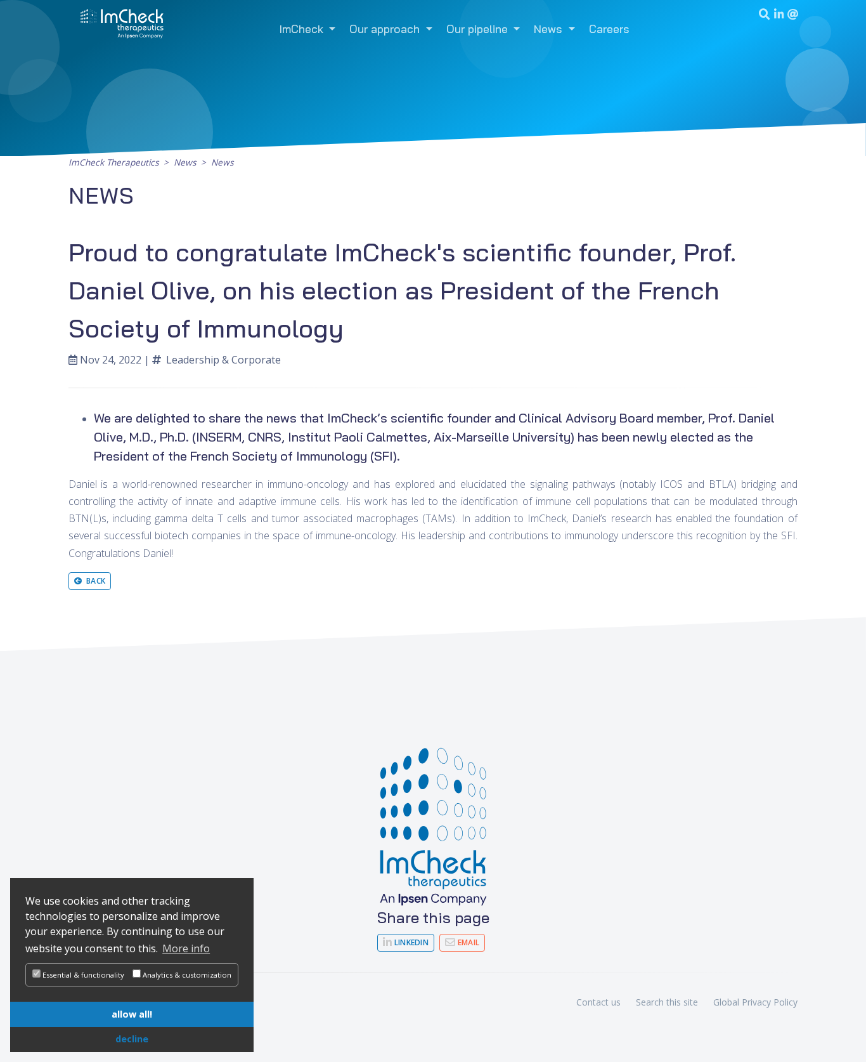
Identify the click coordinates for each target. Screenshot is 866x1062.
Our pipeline (478, 29)
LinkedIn (410, 942)
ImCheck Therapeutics (113, 162)
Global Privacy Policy (755, 1002)
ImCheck (303, 29)
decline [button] (131, 1039)
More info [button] (186, 948)
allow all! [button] (132, 1014)
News (549, 29)
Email (467, 942)
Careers (609, 29)
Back (93, 580)
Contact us (598, 1002)
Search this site (667, 1002)
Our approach (386, 29)
